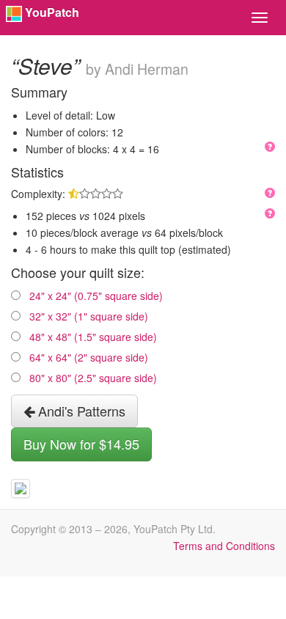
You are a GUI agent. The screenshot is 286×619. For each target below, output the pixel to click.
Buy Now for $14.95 (81, 443)
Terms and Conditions (224, 545)
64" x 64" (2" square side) (88, 357)
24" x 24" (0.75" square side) (96, 295)
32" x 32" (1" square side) (88, 316)
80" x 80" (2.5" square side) (93, 377)
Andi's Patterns (79, 410)
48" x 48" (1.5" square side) (93, 336)
